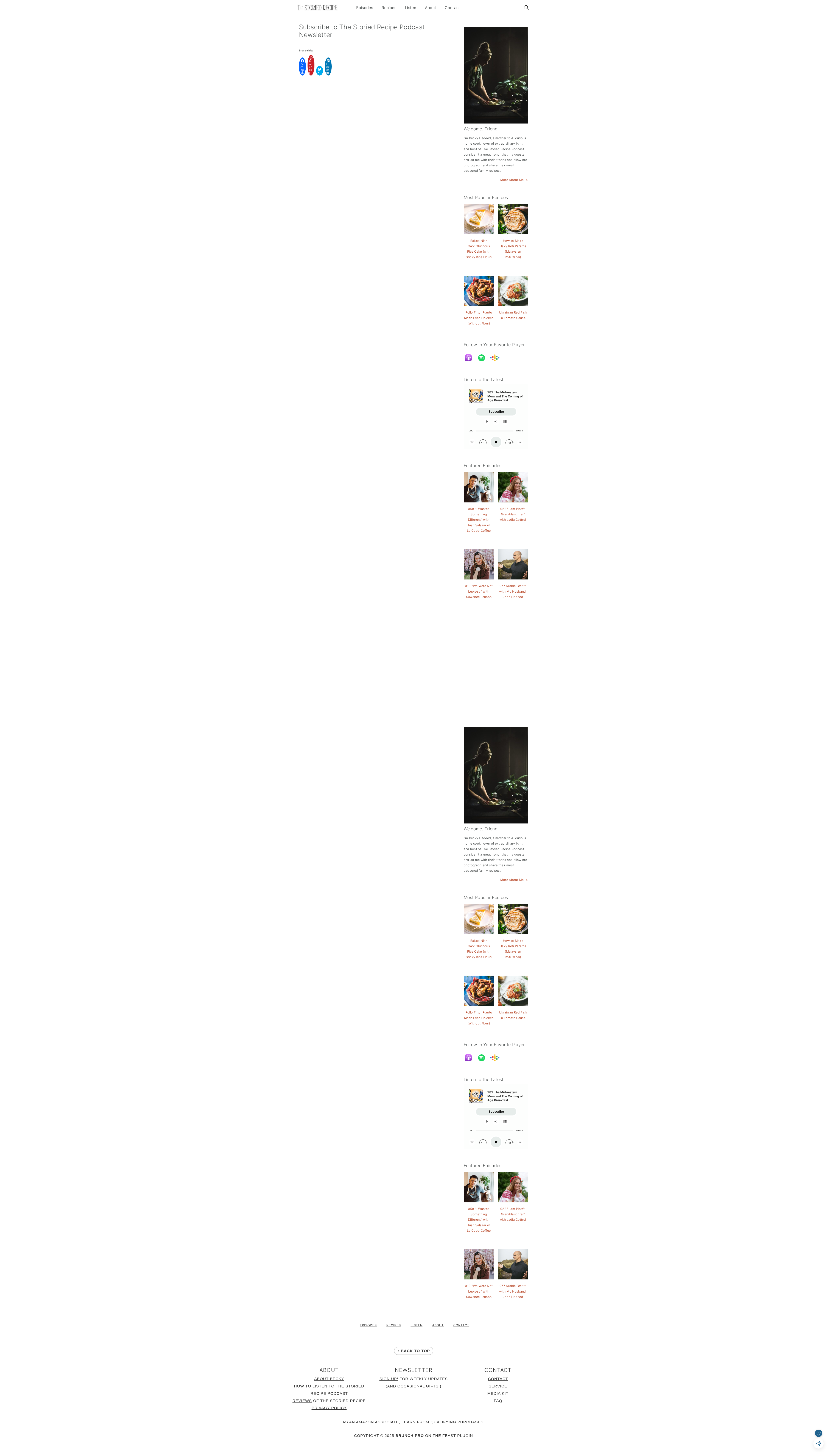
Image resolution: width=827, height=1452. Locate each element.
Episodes (364, 7)
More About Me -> (514, 180)
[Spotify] (483, 357)
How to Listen (310, 1386)
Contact (452, 7)
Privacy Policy (329, 1408)
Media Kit (497, 1393)
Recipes (389, 7)
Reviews (302, 1401)
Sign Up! (388, 1379)
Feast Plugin (457, 1436)
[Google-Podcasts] (497, 357)
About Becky (329, 1379)
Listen (410, 7)
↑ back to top (413, 1351)
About (430, 7)
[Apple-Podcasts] (470, 357)
